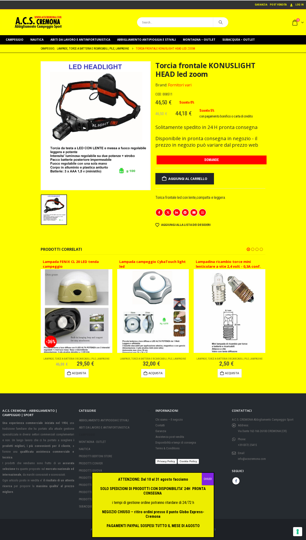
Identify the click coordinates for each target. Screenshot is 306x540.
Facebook (159, 212)
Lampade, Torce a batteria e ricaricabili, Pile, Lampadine (76, 358)
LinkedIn (176, 212)
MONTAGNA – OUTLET (199, 40)
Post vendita (278, 4)
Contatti (160, 425)
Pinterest (185, 212)
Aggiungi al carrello (187, 178)
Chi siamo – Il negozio (169, 419)
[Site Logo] (38, 22)
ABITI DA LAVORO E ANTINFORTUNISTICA (80, 40)
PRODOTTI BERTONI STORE (95, 456)
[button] (248, 249)
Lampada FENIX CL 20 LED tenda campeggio (71, 264)
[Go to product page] (153, 311)
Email (194, 212)
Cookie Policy (188, 461)
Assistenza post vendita (169, 437)
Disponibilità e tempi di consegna (175, 442)
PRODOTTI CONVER (91, 463)
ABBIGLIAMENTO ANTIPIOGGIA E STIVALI (146, 40)
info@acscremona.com (252, 459)
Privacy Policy (166, 461)
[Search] (220, 22)
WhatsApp (202, 212)
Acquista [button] (79, 373)
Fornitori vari (179, 85)
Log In (299, 4)
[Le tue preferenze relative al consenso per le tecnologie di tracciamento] (297, 531)
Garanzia (261, 4)
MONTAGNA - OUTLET (92, 442)
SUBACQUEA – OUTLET (238, 40)
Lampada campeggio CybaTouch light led (152, 264)
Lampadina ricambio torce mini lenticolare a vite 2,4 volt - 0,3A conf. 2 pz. (228, 264)
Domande (211, 160)
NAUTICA (37, 40)
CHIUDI (208, 479)
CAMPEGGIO (14, 40)
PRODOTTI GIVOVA (90, 470)
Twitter (168, 212)
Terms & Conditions (167, 448)
